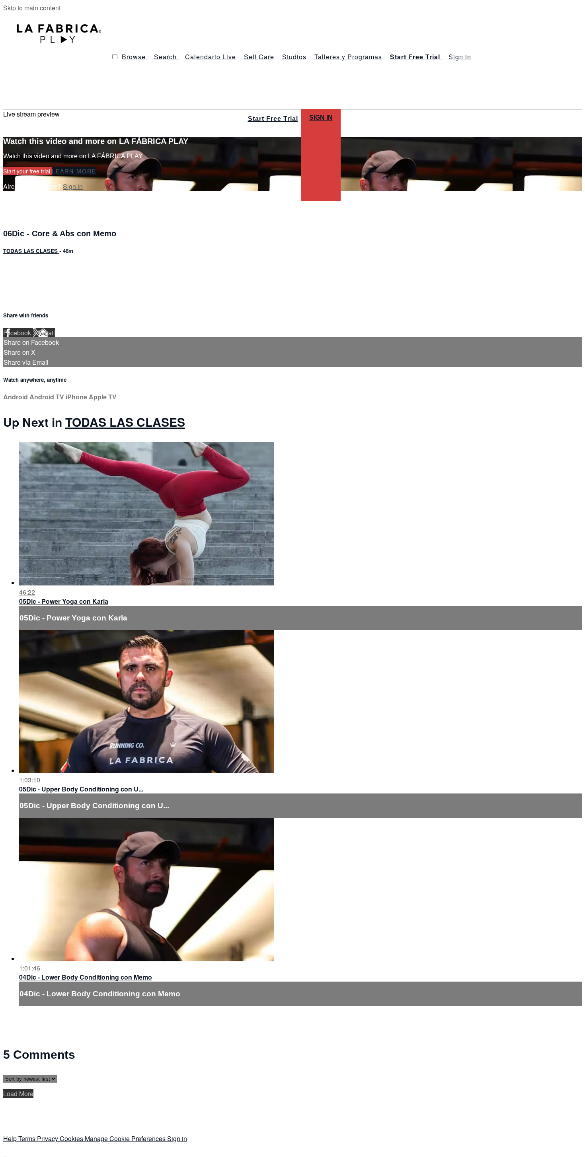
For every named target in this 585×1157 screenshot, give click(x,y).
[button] (114, 56)
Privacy (48, 1138)
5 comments (20, 267)
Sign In (321, 117)
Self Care (259, 56)
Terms (27, 1138)
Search (166, 56)
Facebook (18, 332)
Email (47, 332)
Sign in (459, 56)
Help (10, 1138)
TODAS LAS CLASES (31, 251)
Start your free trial (27, 171)
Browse (135, 56)
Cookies (72, 1138)
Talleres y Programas (348, 56)
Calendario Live (210, 56)
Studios (294, 56)
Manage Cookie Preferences (126, 1138)
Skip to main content (31, 7)
